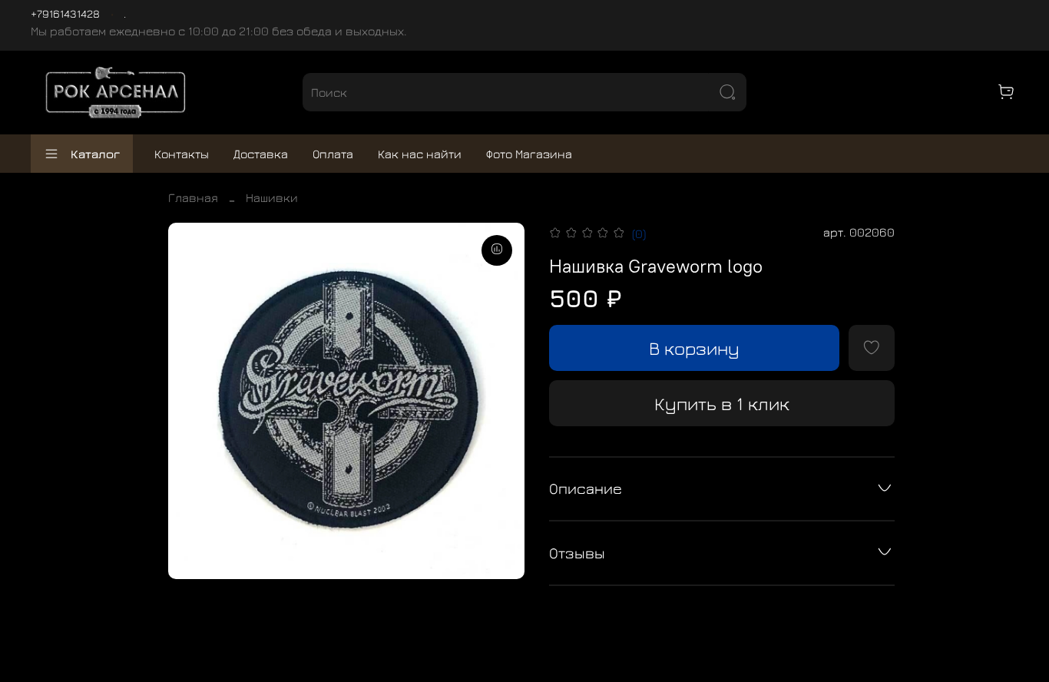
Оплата (333, 154)
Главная (193, 197)
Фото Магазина (529, 154)
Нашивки (272, 197)
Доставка (260, 154)
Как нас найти (420, 154)
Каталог (95, 154)
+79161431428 (65, 13)
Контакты (181, 154)
